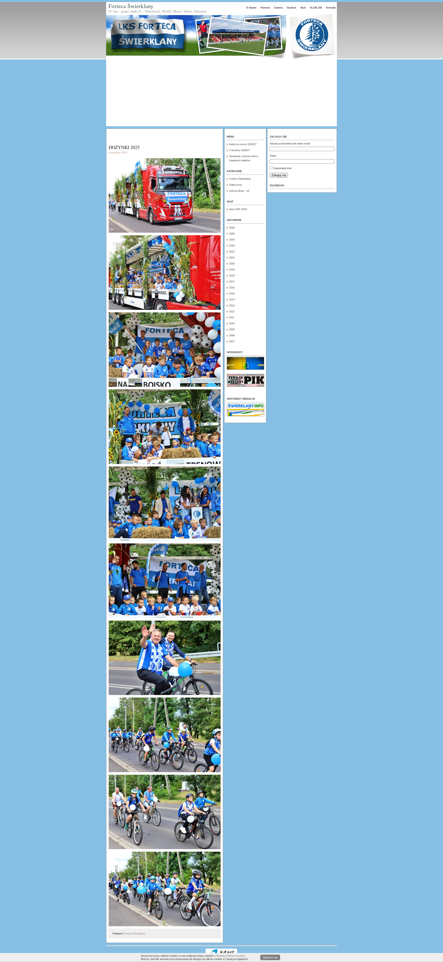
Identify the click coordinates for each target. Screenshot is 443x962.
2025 (232, 233)
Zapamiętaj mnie (282, 168)
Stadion (291, 7)
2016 (232, 287)
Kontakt (331, 7)
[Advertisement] (221, 94)
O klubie (251, 7)
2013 (232, 305)
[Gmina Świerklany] (245, 368)
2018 (232, 275)
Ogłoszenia (235, 184)
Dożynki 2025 (124, 147)
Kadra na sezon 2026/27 (243, 144)
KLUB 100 (316, 7)
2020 (232, 263)
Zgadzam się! (270, 957)
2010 (232, 323)
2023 (232, 245)
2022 (232, 251)
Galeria (278, 7)
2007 (232, 341)
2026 (232, 227)
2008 (232, 335)
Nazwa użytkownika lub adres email (290, 143)
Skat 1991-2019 (238, 209)
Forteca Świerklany (131, 6)
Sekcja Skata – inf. (239, 190)
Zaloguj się (279, 175)
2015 (232, 293)
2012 (232, 311)
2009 (232, 329)
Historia (265, 7)
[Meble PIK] (245, 385)
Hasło (273, 155)
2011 (231, 317)
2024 (232, 239)
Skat (303, 7)
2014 (232, 299)
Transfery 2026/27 (239, 150)
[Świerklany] (245, 415)
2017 (232, 281)
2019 (232, 269)
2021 (232, 257)
